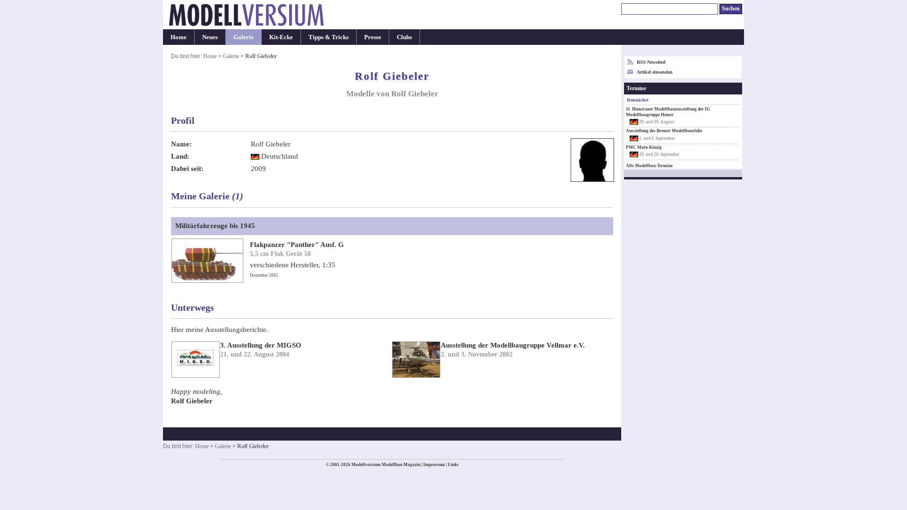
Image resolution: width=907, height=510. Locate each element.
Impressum (434, 464)
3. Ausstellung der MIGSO (260, 345)
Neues (210, 37)
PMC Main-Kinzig (644, 147)
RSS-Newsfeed (651, 62)
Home (179, 37)
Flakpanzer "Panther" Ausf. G (297, 244)
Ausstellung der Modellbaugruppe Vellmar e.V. (513, 345)
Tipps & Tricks (328, 37)
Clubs (404, 37)
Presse (372, 37)
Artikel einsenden (655, 72)
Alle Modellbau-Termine (649, 165)
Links (453, 464)
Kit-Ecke (281, 37)
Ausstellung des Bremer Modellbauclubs (664, 130)
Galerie (243, 37)
